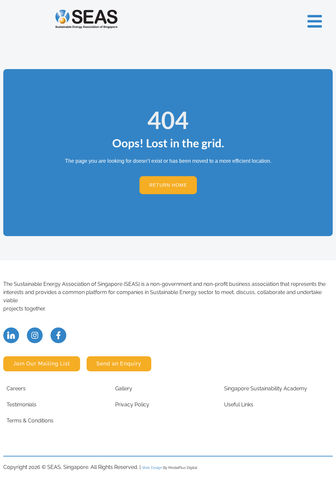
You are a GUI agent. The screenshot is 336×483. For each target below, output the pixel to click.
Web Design (152, 468)
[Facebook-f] (58, 335)
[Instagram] (35, 335)
